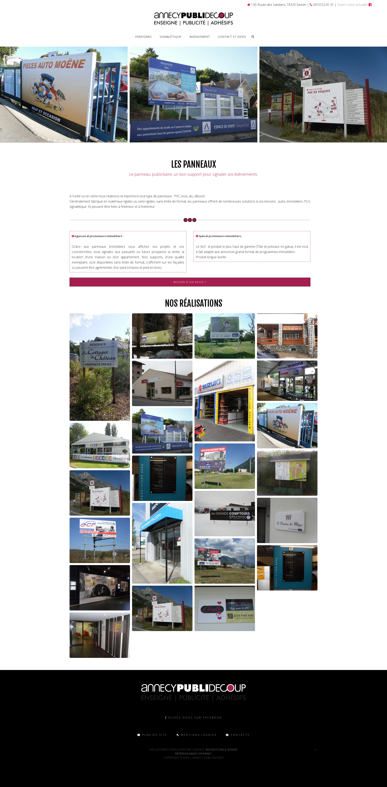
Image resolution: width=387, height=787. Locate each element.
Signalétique (170, 36)
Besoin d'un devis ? (190, 282)
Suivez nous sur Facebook (195, 717)
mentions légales (198, 735)
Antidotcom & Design (221, 749)
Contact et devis (232, 36)
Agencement (199, 36)
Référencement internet (193, 753)
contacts (239, 735)
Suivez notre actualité (353, 4)
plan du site (154, 735)
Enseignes (143, 36)
